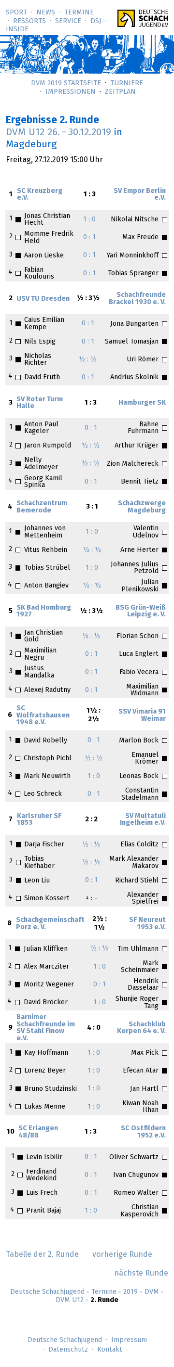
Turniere (126, 83)
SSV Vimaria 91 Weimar (142, 715)
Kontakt (109, 1349)
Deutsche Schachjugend (47, 1292)
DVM (152, 1292)
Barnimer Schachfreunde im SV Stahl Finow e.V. (45, 1027)
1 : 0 (89, 219)
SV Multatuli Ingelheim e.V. (143, 819)
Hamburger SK (142, 402)
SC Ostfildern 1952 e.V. (143, 1131)
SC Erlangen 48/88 (38, 1131)
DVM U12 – (58, 132)
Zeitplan (120, 92)
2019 (130, 1292)
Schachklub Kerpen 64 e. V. (141, 1028)
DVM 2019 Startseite (66, 83)
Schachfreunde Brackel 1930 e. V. (137, 298)
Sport (16, 12)
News (45, 12)
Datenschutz (68, 1349)
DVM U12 (70, 1300)
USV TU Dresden (43, 298)
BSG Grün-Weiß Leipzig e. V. (141, 611)
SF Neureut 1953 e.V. (147, 923)
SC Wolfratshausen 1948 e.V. (43, 715)
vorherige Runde (122, 1254)
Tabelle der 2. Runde (42, 1254)
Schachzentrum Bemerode (41, 506)
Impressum (129, 1340)
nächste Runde (141, 1273)
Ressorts (29, 21)
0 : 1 (89, 237)
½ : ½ (88, 359)
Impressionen (70, 92)
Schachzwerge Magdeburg (142, 506)
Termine (79, 12)
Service (68, 21)
